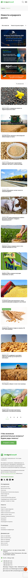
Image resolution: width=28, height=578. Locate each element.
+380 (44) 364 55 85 (7, 563)
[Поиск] (23, 2)
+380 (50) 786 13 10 (22, 566)
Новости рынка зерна (17, 25)
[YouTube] (12, 479)
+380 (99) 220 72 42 (7, 561)
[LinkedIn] (10, 480)
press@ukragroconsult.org (19, 570)
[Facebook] (7, 480)
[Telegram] (2, 480)
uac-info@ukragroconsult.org (16, 568)
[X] (4, 480)
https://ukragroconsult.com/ (9, 473)
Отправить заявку (8, 443)
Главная (3, 8)
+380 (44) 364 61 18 (7, 565)
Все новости (5, 25)
